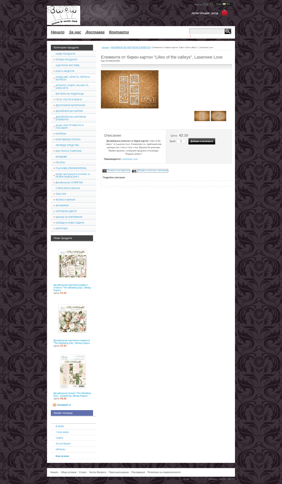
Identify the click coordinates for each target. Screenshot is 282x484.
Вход (214, 13)
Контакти (119, 32)
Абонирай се (64, 405)
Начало (57, 32)
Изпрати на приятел (118, 170)
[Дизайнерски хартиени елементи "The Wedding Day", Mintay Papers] (73, 319)
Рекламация (138, 472)
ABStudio (60, 449)
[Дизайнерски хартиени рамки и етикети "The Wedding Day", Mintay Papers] (73, 264)
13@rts (59, 438)
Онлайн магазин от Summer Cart (65, 479)
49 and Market (63, 443)
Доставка (95, 32)
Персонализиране (119, 472)
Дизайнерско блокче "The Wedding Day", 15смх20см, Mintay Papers (72, 394)
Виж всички (62, 456)
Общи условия (68, 472)
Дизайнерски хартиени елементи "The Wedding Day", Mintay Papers (72, 341)
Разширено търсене (206, 36)
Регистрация (200, 13)
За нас (75, 32)
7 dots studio (62, 432)
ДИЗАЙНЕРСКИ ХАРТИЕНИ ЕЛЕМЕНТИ (130, 47)
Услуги (83, 472)
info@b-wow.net (198, 479)
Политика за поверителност (164, 472)
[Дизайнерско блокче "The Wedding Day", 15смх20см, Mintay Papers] (73, 372)
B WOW (60, 426)
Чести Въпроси (97, 472)
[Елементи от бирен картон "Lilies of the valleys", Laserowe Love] (202, 118)
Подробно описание (114, 177)
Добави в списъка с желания (152, 170)
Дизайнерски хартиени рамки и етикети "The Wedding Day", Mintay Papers (72, 288)
